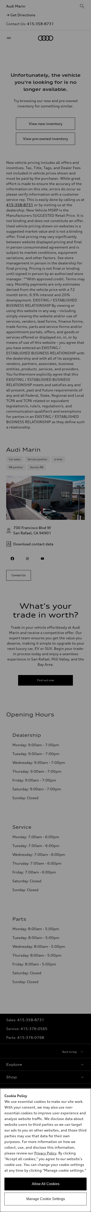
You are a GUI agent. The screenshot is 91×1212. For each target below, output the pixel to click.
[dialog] (45, 1150)
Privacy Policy (45, 1153)
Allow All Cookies (45, 1184)
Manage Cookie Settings (45, 1199)
